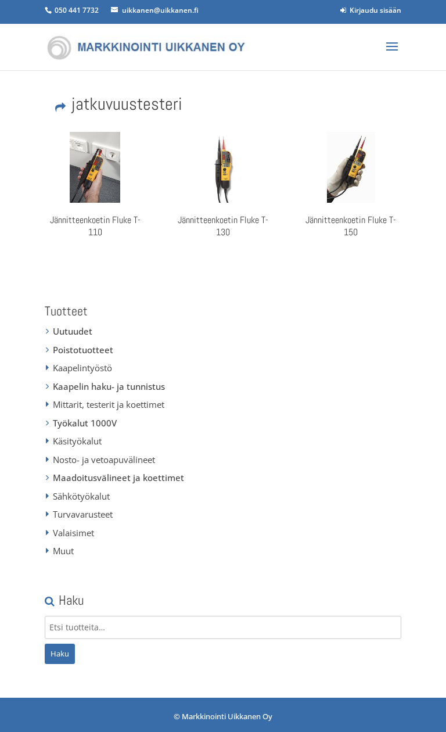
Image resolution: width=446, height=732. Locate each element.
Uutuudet (72, 331)
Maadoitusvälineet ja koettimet (118, 477)
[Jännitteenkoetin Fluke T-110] (95, 167)
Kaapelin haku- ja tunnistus (109, 386)
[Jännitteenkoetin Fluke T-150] (350, 167)
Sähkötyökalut (81, 496)
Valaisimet (73, 533)
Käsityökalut (77, 441)
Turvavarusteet (83, 514)
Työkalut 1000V (85, 423)
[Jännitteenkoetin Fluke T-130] (223, 167)
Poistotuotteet (83, 350)
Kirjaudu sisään (373, 10)
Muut (63, 551)
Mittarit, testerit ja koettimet (108, 404)
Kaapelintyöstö (82, 368)
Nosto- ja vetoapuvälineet (104, 459)
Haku (60, 653)
